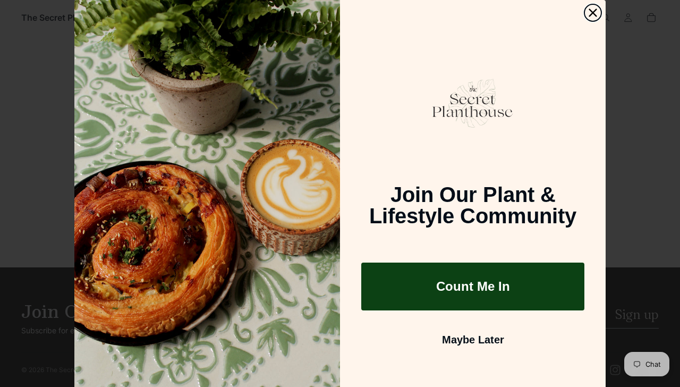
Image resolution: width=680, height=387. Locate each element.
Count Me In (473, 286)
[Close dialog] (592, 12)
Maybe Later (473, 340)
